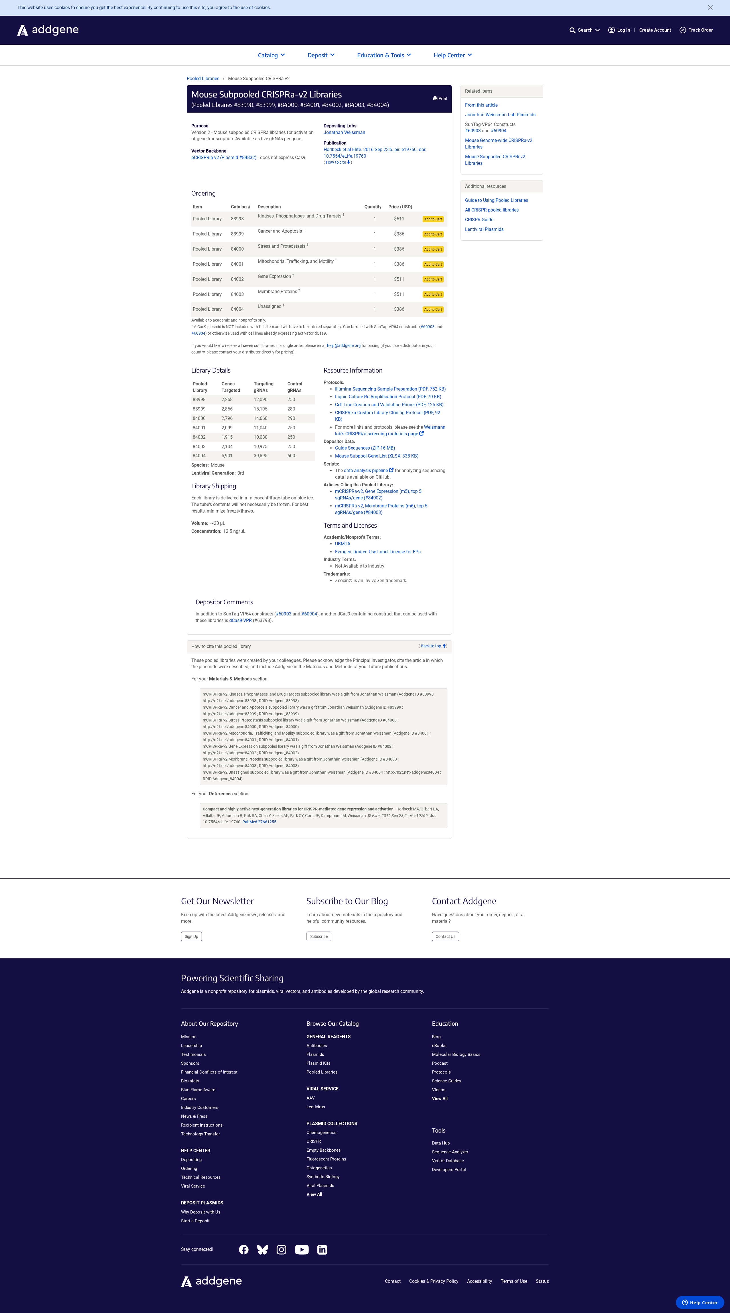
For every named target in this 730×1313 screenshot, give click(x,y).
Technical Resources (201, 1177)
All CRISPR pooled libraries (492, 210)
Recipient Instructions (202, 1125)
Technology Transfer (200, 1134)
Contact (393, 1281)
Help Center (449, 54)
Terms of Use (514, 1281)
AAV (311, 1098)
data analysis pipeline (369, 470)
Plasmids (315, 1054)
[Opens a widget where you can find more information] (700, 1303)
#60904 (198, 333)
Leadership (191, 1045)
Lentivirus (316, 1106)
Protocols (441, 1072)
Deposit (318, 54)
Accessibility (479, 1281)
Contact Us (445, 936)
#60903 (428, 326)
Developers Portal (449, 1169)
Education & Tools (380, 54)
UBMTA (342, 543)
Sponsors (190, 1063)
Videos (438, 1089)
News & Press (194, 1116)
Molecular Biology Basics (456, 1054)
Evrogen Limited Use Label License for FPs (378, 551)
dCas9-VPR (240, 620)
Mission (188, 1036)
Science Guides (446, 1081)
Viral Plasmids (320, 1185)
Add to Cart (433, 219)
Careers (188, 1098)
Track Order (701, 30)
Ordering (189, 1168)
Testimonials (193, 1054)
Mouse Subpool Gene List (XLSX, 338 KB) (377, 456)
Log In (623, 30)
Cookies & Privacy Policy (434, 1281)
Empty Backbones (324, 1150)
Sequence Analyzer (450, 1152)
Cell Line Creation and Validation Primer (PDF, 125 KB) (389, 404)
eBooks (439, 1045)
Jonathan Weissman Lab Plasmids (500, 114)
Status (542, 1281)
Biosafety (190, 1081)
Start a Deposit (195, 1220)
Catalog (268, 54)
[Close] (708, 7)
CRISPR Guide (479, 219)
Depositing (191, 1159)
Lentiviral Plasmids (484, 229)
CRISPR (314, 1141)
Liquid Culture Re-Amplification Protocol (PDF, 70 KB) (388, 396)
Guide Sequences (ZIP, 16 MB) (365, 448)
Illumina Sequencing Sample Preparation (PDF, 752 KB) (390, 389)
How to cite (336, 162)
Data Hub (441, 1143)
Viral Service (193, 1186)
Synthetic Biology (323, 1176)
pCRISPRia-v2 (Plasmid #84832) (224, 157)
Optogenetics (319, 1167)
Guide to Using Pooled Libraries (496, 200)
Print (442, 98)
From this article (481, 105)
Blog (436, 1036)
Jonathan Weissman (344, 132)
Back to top (431, 646)
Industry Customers (199, 1107)
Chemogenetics (321, 1132)
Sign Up (191, 936)
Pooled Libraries (203, 78)
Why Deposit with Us (200, 1212)
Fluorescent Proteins (326, 1159)
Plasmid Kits (318, 1063)
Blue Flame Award (198, 1089)
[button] (584, 30)
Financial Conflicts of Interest (209, 1072)
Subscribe (319, 936)
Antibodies (317, 1045)
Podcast (440, 1063)
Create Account (655, 30)
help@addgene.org (344, 345)
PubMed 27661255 (259, 822)
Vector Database (448, 1160)
